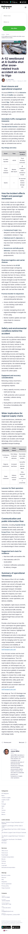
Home (3, 34)
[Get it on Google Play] (6, 927)
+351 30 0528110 (6, 900)
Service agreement (6, 883)
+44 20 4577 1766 (6, 904)
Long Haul (4, 865)
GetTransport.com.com (9, 649)
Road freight (5, 855)
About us (4, 877)
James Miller (15, 751)
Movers (3, 859)
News (7, 34)
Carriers (4, 810)
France (3, 812)
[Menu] (25, 7)
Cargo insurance (6, 888)
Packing (4, 861)
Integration (4, 881)
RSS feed (4, 842)
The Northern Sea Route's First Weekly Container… (12, 840)
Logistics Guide (5, 799)
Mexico (3, 814)
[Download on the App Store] (16, 927)
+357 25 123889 (6, 897)
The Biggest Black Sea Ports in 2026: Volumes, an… (14, 830)
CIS (2, 808)
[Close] (26, 2)
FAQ (3, 879)
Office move (5, 850)
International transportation (8, 867)
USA (3, 801)
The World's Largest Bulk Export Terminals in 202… (13, 836)
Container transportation (8, 857)
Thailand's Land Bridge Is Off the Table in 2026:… (12, 826)
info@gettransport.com (7, 911)
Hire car (4, 863)
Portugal (4, 804)
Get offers (14, 28)
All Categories (5, 793)
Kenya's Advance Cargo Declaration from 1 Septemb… (13, 823)
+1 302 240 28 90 (6, 907)
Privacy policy (5, 885)
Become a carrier (6, 875)
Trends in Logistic (6, 797)
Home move (5, 852)
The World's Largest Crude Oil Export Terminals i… (14, 833)
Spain (3, 806)
